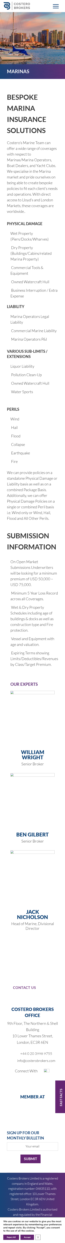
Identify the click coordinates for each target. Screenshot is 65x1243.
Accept (27, 1237)
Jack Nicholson (32, 914)
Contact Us (24, 987)
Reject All (11, 1237)
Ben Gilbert (32, 834)
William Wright (32, 754)
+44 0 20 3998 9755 (36, 1053)
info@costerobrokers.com (36, 1060)
